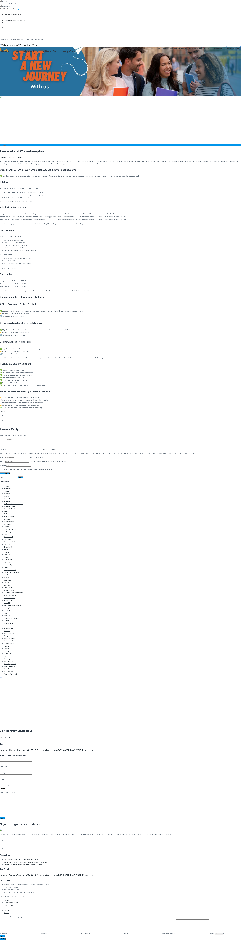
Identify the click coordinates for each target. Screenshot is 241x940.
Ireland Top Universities (12, 572)
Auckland (7, 499)
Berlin (6, 514)
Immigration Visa (10, 570)
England (8, 157)
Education (32, 749)
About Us (7, 900)
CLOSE (3, 939)
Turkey (6, 656)
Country (21, 750)
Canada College (10, 529)
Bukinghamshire (9, 521)
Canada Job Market (4, 750)
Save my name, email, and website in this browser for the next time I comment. (28, 469)
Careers (6, 913)
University (3, 412)
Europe (40, 750)
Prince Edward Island (11, 618)
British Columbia (9, 516)
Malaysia (7, 580)
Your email (43, 934)
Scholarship (65, 749)
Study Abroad (168, 48)
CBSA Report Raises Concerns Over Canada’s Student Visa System (26, 862)
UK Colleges (8, 659)
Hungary (7, 567)
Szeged (7, 648)
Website (3, 465)
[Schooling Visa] (120, 45)
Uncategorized (9, 661)
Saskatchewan (9, 628)
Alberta (7, 491)
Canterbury (8, 532)
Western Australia (10, 674)
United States (9, 666)
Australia (8, 501)
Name (2, 457)
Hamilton (7, 562)
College (13, 750)
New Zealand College (11, 600)
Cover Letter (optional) (168, 934)
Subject (125, 934)
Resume (212, 934)
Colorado (7, 539)
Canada (7, 527)
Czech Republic (9, 542)
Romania (7, 626)
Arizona (7, 494)
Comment (3, 449)
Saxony (7, 631)
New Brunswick (9, 590)
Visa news (91, 750)
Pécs (6, 613)
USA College (8, 671)
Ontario (7, 610)
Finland (7, 555)
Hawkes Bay (8, 565)
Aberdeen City (9, 486)
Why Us (188, 48)
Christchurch (8, 537)
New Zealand (9, 598)
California (7, 524)
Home (159, 48)
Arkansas (7, 496)
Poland (7, 615)
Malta (6, 582)
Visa (86, 750)
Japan (6, 577)
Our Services (179, 48)
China (6, 534)
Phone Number (85, 934)
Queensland (8, 623)
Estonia (7, 552)
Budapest (7, 519)
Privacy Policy (8, 905)
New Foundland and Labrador (14, 593)
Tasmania (7, 651)
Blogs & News (197, 48)
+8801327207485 (6, 737)
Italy (6, 575)
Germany (8, 560)
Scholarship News (10, 633)
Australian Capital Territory (13, 504)
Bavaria (7, 511)
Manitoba (7, 585)
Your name (3, 934)
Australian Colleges (11, 506)
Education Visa (9, 547)
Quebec (7, 621)
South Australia (9, 638)
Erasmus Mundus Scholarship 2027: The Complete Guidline (23, 865)
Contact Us (218, 48)
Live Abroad (208, 48)
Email (1, 461)
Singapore (8, 636)
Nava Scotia (8, 588)
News (7, 603)
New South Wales (10, 595)
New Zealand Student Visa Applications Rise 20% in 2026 (23, 860)
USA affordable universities (13, 669)
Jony (3, 157)
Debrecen (7, 544)
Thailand (7, 654)
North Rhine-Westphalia (12, 605)
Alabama (7, 488)
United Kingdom (16, 157)
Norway (7, 608)
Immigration (47, 750)
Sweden (7, 646)
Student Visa (9, 643)
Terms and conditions (11, 903)
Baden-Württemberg (11, 509)
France (6, 557)
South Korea (8, 641)
